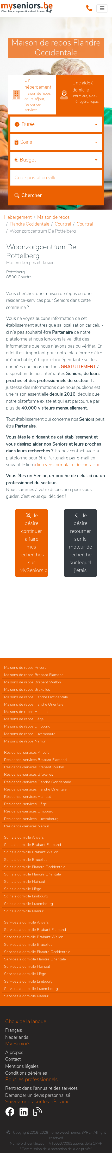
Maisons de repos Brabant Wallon (32, 682)
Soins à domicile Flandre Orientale (32, 874)
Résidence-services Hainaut (27, 796)
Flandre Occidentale (29, 224)
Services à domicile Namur (26, 996)
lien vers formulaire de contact (66, 465)
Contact (13, 1059)
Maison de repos (53, 217)
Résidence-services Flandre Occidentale (37, 782)
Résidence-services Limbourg (28, 811)
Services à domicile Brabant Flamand (35, 929)
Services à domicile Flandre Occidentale (37, 951)
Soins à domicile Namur (23, 911)
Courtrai (63, 224)
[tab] (32, 95)
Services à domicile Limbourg (28, 981)
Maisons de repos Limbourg (27, 726)
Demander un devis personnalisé (37, 1095)
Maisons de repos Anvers (25, 667)
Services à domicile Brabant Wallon (33, 936)
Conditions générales (26, 1073)
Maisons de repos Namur (25, 741)
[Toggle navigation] (102, 8)
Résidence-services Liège (25, 803)
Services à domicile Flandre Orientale (35, 959)
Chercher (31, 195)
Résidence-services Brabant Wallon (34, 767)
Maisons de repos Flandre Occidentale (36, 697)
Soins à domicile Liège (22, 888)
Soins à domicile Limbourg (26, 896)
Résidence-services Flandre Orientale (35, 789)
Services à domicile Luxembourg (31, 988)
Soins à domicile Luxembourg (28, 903)
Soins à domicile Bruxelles (25, 859)
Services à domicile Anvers (26, 922)
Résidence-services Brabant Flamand (35, 759)
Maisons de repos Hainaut (26, 711)
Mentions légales (22, 1066)
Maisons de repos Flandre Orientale (34, 704)
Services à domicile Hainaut (27, 966)
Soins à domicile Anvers (24, 837)
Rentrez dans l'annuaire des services (41, 1088)
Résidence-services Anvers (26, 752)
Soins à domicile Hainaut (24, 881)
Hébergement (18, 217)
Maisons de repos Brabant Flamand (34, 674)
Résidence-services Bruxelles (28, 774)
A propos (14, 1052)
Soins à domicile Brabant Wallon (31, 852)
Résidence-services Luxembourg (31, 818)
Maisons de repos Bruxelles (27, 689)
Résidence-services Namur (26, 826)
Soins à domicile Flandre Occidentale (34, 866)
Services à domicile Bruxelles (28, 944)
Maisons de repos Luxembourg (29, 733)
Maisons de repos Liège (24, 719)
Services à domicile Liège (25, 973)
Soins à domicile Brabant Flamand (32, 844)
